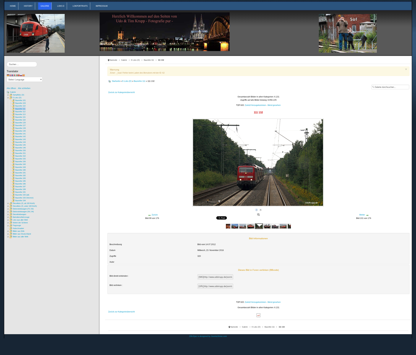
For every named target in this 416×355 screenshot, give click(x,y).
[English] (10, 75)
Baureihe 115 (20, 117)
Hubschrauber (18, 228)
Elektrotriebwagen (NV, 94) (23, 212)
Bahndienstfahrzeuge (21, 217)
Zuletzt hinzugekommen (255, 105)
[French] (13, 75)
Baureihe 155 (20, 159)
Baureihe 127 (20, 125)
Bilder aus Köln (18, 231)
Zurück (155, 215)
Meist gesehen (274, 105)
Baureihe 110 (20, 106)
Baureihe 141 (20, 134)
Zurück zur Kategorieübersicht (121, 92)
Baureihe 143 (20, 139)
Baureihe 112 (20, 112)
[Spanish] (23, 75)
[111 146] (283, 226)
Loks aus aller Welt (20, 220)
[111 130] (243, 226)
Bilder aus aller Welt (20, 237)
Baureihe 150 (20, 150)
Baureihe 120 (20, 123)
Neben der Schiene (20, 223)
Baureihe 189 (20, 189)
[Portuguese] (18, 75)
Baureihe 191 (20, 192)
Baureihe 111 (149, 60)
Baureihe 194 (20, 200)
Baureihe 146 (20, 148)
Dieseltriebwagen (19, 214)
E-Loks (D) (135, 60)
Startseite (113, 60)
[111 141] (275, 226)
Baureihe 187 (20, 187)
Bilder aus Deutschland (22, 234)
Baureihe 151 (20, 153)
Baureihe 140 (20, 131)
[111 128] (226, 226)
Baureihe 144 (20, 142)
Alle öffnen (12, 88)
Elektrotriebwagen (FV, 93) (23, 209)
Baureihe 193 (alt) (22, 195)
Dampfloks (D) (18, 95)
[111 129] (235, 226)
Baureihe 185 (20, 181)
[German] (8, 75)
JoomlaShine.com (219, 336)
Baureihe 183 (20, 178)
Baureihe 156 (20, 161)
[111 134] (267, 226)
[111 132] (259, 226)
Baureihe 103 (20, 103)
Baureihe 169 (20, 167)
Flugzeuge (17, 225)
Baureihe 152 (20, 156)
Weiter (362, 215)
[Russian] (21, 75)
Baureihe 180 (20, 170)
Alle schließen (24, 88)
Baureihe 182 (20, 175)
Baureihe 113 (20, 114)
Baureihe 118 (20, 120)
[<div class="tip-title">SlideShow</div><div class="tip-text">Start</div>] (256, 209)
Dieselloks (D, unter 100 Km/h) (25, 206)
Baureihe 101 (20, 100)
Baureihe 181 (20, 173)
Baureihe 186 (20, 184)
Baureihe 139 (20, 128)
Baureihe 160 (20, 164)
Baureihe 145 (20, 145)
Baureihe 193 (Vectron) (24, 198)
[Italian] (15, 75)
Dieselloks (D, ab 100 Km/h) (24, 203)
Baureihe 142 (20, 136)
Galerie (124, 60)
